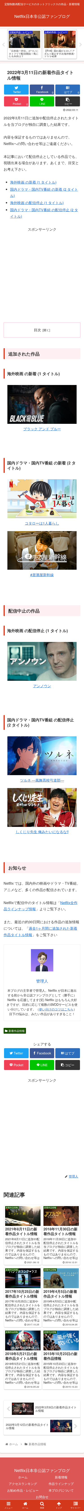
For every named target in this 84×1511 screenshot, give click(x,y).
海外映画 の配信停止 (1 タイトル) (37, 202)
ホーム (23, 1477)
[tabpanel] (24, 44)
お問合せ (42, 1496)
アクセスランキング (23, 1483)
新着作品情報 (17, 1031)
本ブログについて (61, 1490)
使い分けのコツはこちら (56, 1009)
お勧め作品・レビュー (23, 1490)
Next (80, 45)
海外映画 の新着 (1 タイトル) (33, 182)
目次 (37, 329)
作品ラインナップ (61, 1483)
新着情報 (61, 1477)
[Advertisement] (42, 274)
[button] (75, 822)
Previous (3, 45)
